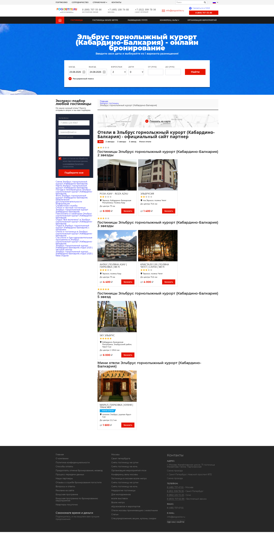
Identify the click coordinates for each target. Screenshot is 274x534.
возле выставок (119, 498)
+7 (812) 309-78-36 (145, 9)
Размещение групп (137, 20)
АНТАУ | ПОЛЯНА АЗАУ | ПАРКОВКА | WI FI (113, 265)
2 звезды (110, 141)
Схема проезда (175, 471)
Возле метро (118, 502)
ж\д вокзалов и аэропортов (125, 506)
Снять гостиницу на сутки (124, 462)
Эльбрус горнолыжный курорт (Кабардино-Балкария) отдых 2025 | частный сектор (74, 247)
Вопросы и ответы (65, 486)
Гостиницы (76, 20)
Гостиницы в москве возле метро (129, 478)
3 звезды (121, 141)
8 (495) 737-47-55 (175, 487)
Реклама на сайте (65, 490)
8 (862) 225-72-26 (175, 495)
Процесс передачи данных (70, 474)
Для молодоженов (121, 494)
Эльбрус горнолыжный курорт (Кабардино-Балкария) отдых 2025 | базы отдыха (74, 253)
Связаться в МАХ (200, 8)
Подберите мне (74, 172)
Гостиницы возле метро (105, 20)
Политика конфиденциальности (73, 462)
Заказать (127, 211)
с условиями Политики (73, 164)
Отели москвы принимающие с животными (134, 510)
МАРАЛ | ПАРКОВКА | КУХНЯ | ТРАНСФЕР (116, 406)
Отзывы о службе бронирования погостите (79, 482)
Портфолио (62, 2)
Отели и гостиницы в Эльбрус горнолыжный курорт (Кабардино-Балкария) (74, 233)
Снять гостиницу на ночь (124, 466)
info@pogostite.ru (175, 10)
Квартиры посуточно (67, 504)
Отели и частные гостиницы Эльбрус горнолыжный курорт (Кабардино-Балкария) (72, 209)
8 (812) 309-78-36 (175, 491)
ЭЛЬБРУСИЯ (147, 193)
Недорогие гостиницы (123, 490)
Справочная (99, 2)
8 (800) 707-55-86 (91, 9)
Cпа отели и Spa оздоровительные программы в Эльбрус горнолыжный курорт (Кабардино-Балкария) (74, 240)
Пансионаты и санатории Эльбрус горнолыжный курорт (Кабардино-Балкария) (74, 215)
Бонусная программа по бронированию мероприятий (77, 499)
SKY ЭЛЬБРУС (107, 335)
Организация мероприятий (202, 20)
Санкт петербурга (120, 458)
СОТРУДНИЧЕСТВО (80, 2)
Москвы (115, 454)
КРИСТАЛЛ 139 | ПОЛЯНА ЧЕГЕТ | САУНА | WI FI (154, 265)
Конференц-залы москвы (124, 474)
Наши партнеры (64, 478)
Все (101, 141)
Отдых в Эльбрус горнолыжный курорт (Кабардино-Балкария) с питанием (72, 227)
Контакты (116, 2)
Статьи (114, 514)
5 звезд (132, 141)
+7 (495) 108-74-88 (118, 9)
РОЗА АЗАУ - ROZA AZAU (114, 193)
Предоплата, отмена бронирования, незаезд (79, 470)
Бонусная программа (67, 494)
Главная (60, 454)
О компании (62, 458)
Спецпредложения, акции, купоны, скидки (133, 518)
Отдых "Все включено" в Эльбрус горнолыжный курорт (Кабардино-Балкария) (74, 221)
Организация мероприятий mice (128, 470)
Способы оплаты (64, 466)
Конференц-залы (169, 20)
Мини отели (145, 141)
